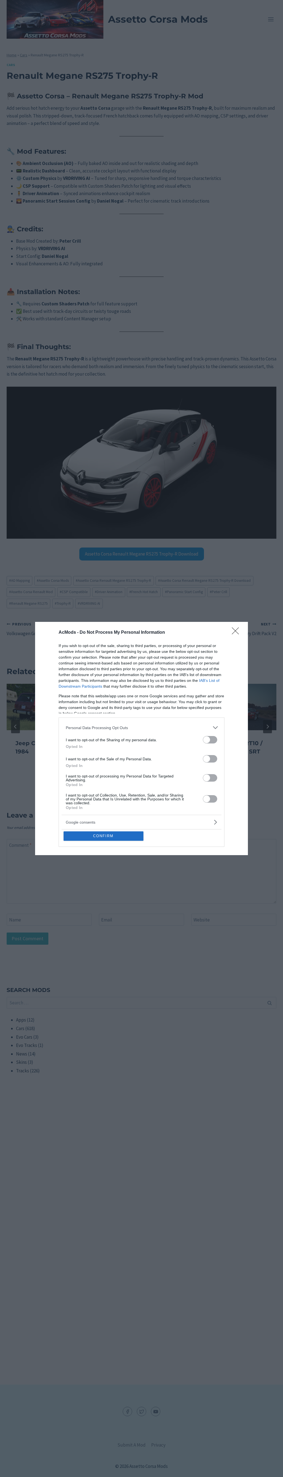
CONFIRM (103, 836)
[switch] (210, 739)
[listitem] (141, 727)
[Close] (237, 632)
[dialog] (141, 738)
